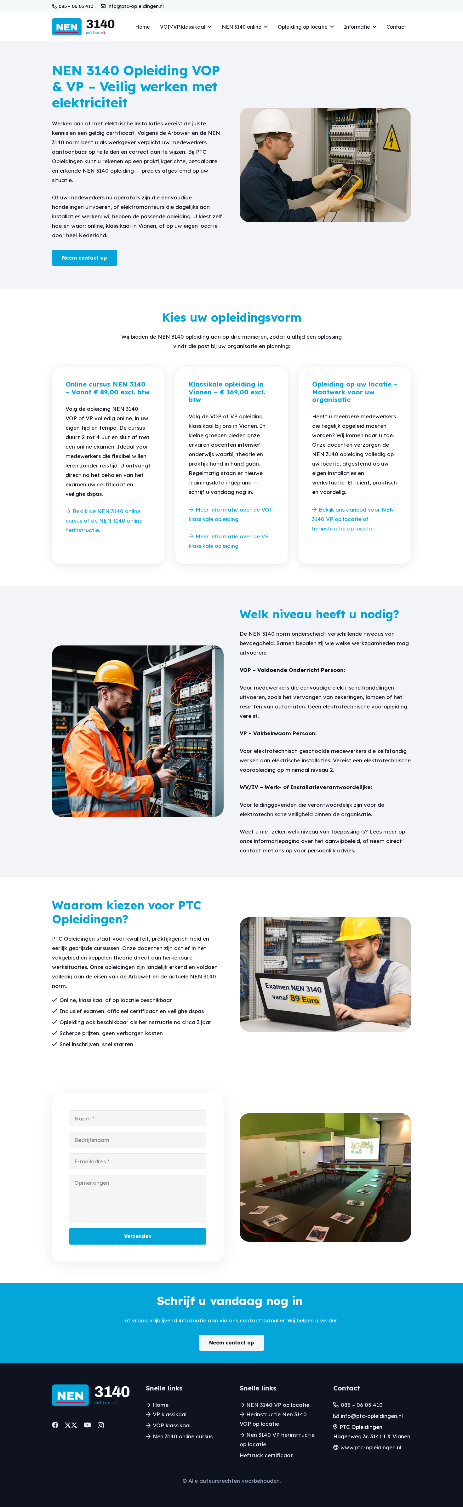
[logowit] (91, 1395)
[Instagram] (101, 1425)
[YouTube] (87, 1425)
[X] (71, 1425)
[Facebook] (55, 1425)
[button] (210, 27)
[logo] (83, 26)
